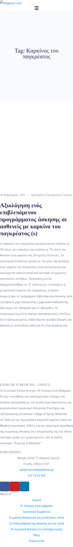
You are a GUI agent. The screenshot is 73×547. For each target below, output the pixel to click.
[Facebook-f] (5, 486)
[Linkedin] (24, 486)
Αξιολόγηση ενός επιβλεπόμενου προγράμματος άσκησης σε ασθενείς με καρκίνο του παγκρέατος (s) (33, 219)
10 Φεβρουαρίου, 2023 (12, 194)
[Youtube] (14, 486)
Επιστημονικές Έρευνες (59, 194)
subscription (37, 194)
